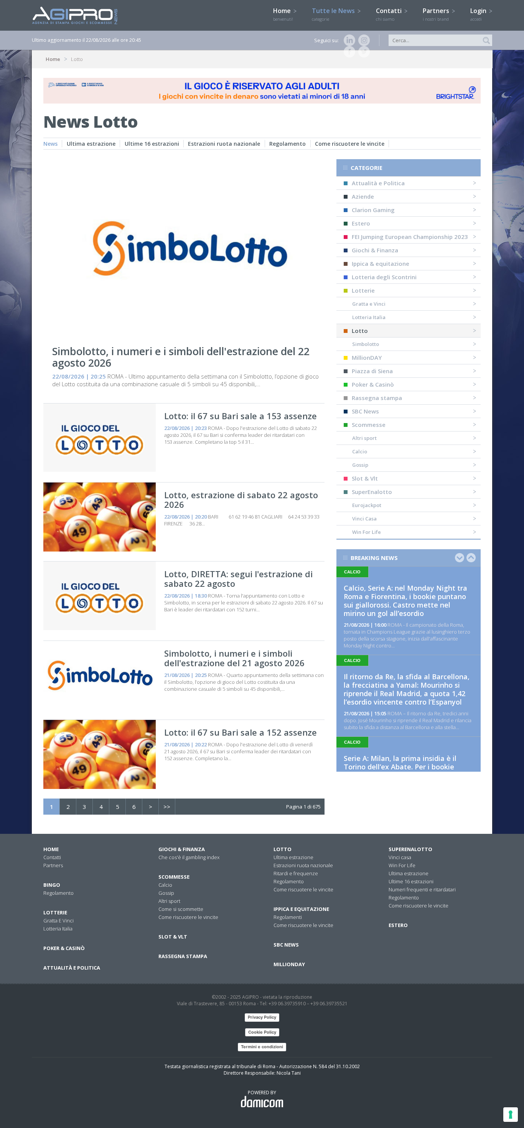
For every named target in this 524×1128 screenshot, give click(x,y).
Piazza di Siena (372, 371)
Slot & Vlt (365, 478)
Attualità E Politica (71, 967)
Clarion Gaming (373, 210)
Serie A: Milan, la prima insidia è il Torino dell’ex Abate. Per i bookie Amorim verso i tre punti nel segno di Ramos (406, 771)
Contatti (389, 14)
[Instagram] (362, 40)
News (50, 143)
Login (479, 14)
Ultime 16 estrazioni (152, 143)
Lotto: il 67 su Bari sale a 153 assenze (240, 416)
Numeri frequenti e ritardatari (422, 889)
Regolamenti (288, 917)
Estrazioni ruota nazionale (224, 143)
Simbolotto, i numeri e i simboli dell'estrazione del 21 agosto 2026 (234, 658)
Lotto (360, 330)
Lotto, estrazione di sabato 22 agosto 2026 (241, 499)
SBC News (365, 411)
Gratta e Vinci (369, 303)
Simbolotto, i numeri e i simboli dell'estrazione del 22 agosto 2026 (181, 357)
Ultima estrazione (91, 143)
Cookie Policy (262, 1032)
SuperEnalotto (372, 492)
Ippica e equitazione (301, 909)
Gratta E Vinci (58, 920)
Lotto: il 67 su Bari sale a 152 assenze (240, 732)
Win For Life (366, 532)
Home (283, 14)
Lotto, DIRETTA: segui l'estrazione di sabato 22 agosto (238, 578)
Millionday (289, 964)
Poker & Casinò (373, 384)
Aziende (363, 196)
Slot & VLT (172, 936)
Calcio (359, 451)
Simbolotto (365, 344)
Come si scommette (180, 909)
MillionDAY (367, 357)
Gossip (360, 464)
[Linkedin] (348, 40)
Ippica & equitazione (380, 263)
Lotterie (363, 290)
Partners (437, 14)
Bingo (51, 884)
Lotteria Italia (369, 317)
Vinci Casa (364, 518)
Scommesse (369, 424)
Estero (361, 223)
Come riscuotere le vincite (349, 143)
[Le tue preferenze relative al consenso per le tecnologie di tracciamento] (510, 1114)
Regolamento (287, 143)
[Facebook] (348, 52)
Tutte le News (334, 14)
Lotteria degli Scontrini (384, 277)
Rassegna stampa (377, 398)
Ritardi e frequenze (296, 873)
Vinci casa (400, 857)
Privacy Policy (262, 1017)
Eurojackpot (366, 505)
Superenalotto (410, 849)
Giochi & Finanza (375, 250)
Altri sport (364, 438)
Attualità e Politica (378, 183)
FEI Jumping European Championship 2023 (410, 236)
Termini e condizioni (262, 1046)
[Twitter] (362, 52)
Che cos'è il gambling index (188, 857)
